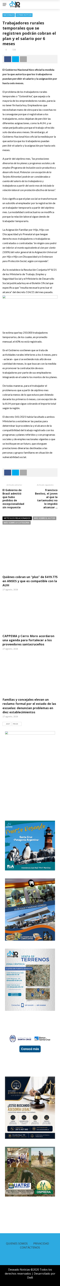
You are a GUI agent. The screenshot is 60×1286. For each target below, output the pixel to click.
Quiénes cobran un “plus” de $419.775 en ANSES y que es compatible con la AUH (30, 581)
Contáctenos (30, 1247)
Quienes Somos (17, 1243)
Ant (8, 724)
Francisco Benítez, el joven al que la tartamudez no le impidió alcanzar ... (46, 498)
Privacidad (41, 1243)
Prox (15, 724)
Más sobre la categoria (16, 522)
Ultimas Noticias (24, 15)
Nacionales (8, 15)
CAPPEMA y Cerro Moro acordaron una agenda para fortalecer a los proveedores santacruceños (28, 640)
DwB (30, 1277)
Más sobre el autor (44, 518)
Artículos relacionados (17, 518)
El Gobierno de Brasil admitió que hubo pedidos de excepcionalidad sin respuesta (13, 498)
